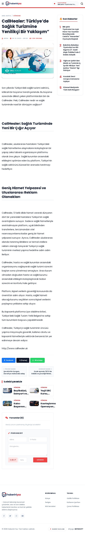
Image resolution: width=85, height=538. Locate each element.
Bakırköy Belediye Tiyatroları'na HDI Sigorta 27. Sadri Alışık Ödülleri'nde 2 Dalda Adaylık (71, 50)
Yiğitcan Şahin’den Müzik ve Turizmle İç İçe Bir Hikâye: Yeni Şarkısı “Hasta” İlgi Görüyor (71, 66)
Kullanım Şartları (73, 502)
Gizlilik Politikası (73, 498)
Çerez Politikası (73, 506)
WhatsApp (38, 360)
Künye (47, 498)
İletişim (48, 502)
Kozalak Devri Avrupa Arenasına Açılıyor (71, 79)
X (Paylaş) (23, 360)
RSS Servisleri (50, 506)
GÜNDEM (17, 16)
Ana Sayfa (6, 16)
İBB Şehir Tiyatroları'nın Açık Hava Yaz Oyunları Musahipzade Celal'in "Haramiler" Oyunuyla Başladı (71, 33)
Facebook (9, 360)
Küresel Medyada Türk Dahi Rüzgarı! (71, 88)
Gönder (40, 460)
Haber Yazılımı (58, 529)
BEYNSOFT (79, 529)
